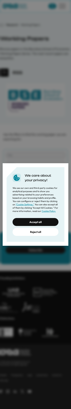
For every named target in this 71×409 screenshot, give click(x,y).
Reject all (35, 232)
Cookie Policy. (49, 211)
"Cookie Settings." (25, 204)
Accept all (35, 222)
